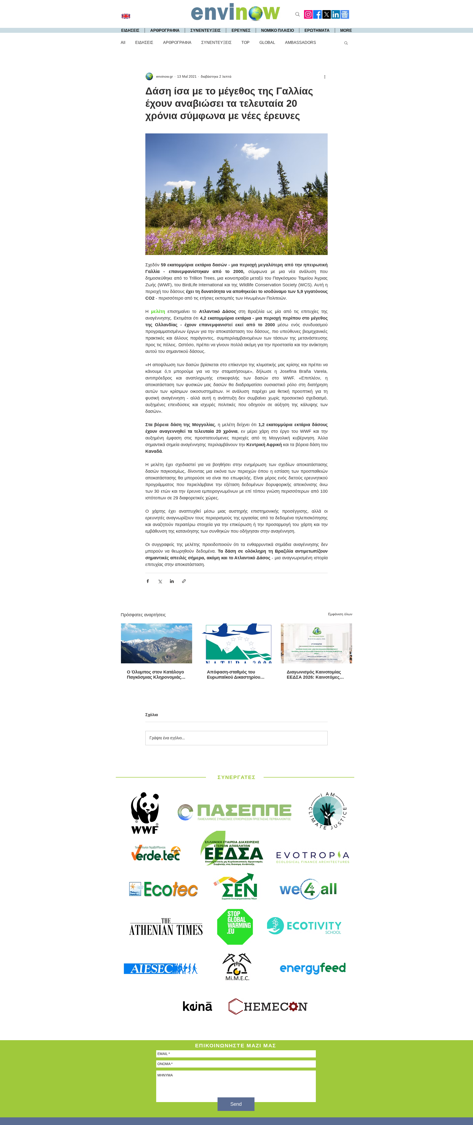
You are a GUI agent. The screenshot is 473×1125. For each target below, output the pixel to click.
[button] (346, 43)
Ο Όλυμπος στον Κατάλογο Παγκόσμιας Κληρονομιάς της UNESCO (155, 675)
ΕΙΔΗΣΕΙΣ (144, 42)
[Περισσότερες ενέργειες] (325, 76)
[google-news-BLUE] (344, 14)
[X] (326, 14)
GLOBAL (267, 42)
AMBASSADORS (300, 42)
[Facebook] (317, 14)
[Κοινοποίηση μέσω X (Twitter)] (159, 581)
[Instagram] (308, 14)
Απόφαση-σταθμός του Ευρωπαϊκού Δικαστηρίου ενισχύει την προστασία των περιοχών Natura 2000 (236, 675)
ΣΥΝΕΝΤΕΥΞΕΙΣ (216, 42)
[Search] (297, 14)
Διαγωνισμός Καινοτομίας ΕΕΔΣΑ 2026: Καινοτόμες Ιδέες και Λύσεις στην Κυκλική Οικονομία (314, 675)
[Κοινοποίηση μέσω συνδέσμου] (184, 581)
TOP (245, 42)
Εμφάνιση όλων (340, 614)
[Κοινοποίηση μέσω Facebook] (147, 581)
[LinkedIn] (335, 14)
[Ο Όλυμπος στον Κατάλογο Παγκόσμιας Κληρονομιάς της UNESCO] (156, 643)
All (123, 42)
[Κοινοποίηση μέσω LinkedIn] (171, 581)
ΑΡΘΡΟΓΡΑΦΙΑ (177, 42)
